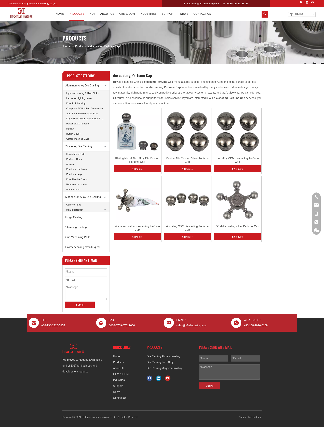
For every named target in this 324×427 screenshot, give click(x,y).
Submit (209, 385)
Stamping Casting (76, 227)
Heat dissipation (74, 209)
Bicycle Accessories (76, 184)
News (116, 392)
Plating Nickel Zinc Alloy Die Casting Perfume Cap (137, 160)
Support (118, 386)
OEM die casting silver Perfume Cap (237, 226)
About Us (118, 368)
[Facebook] (301, 2)
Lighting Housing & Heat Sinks (82, 93)
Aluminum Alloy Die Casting (82, 85)
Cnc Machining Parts (77, 237)
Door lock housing (76, 103)
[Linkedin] (307, 2)
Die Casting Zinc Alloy (160, 362)
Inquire (139, 168)
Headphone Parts (75, 154)
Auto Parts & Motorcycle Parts (82, 113)
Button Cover (73, 133)
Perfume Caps (74, 159)
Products (118, 362)
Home (116, 356)
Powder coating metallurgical (82, 247)
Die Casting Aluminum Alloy (163, 356)
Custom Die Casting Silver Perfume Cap (187, 160)
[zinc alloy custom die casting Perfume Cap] (137, 199)
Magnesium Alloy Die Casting (83, 197)
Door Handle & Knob (77, 179)
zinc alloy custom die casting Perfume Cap (137, 228)
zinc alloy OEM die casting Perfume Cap (237, 160)
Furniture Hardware (76, 169)
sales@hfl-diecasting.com (205, 3)
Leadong (256, 417)
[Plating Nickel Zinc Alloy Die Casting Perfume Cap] (137, 131)
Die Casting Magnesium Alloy (164, 368)
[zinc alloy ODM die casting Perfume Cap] (187, 199)
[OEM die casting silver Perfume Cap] (237, 199)
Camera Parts (73, 204)
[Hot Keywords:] (265, 14)
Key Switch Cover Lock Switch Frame (86, 118)
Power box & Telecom (77, 123)
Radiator (70, 128)
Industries (119, 380)
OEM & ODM (121, 374)
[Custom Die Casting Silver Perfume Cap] (187, 131)
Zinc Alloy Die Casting (78, 146)
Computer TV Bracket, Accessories (84, 108)
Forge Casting (73, 217)
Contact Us (119, 397)
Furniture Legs (74, 174)
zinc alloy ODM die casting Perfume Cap (187, 228)
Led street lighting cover (79, 98)
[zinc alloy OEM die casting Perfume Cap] (237, 131)
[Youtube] (312, 2)
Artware (70, 164)
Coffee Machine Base (77, 138)
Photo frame (72, 189)
